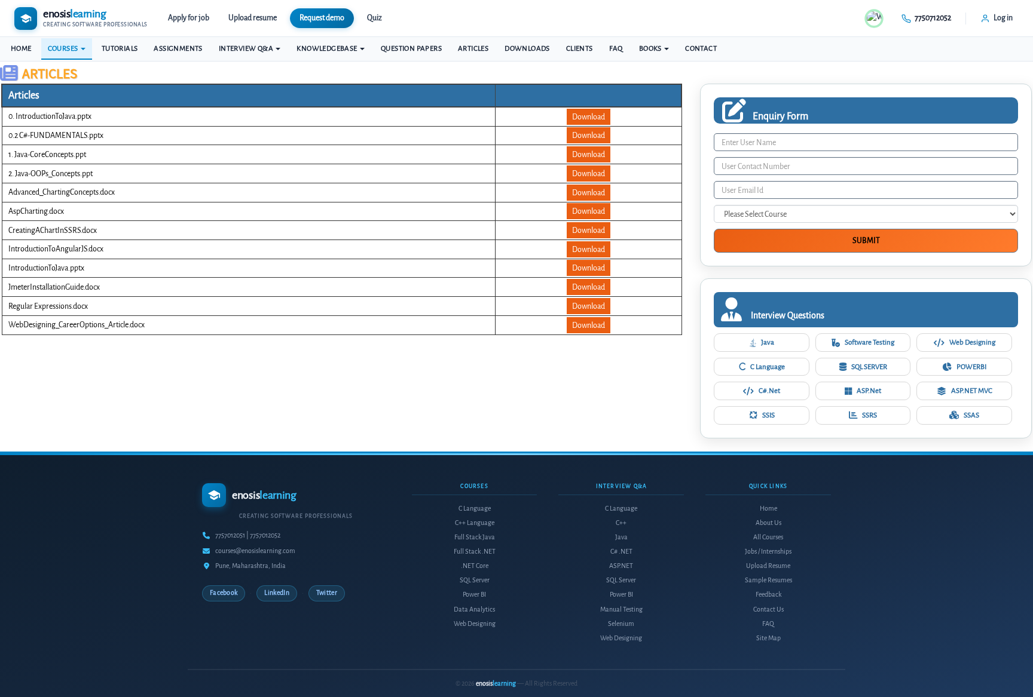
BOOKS (651, 48)
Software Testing (869, 342)
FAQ (616, 48)
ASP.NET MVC (971, 390)
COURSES (64, 48)
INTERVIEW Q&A (247, 48)
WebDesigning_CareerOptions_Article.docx (76, 325)
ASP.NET (621, 565)
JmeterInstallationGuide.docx (54, 287)
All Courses (768, 537)
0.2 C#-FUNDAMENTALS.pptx (55, 135)
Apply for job (188, 18)
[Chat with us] (874, 18)
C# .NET (621, 551)
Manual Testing (621, 609)
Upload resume (252, 18)
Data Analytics (474, 609)
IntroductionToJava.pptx (46, 268)
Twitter (326, 593)
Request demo (321, 18)
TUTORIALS (120, 48)
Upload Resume (768, 565)
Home (768, 508)
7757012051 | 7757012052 (247, 535)
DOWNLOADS (527, 48)
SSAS (971, 415)
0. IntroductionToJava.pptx (49, 116)
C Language (767, 366)
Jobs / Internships (768, 551)
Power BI (474, 594)
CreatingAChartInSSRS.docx (52, 230)
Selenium (621, 623)
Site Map (768, 638)
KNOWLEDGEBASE (328, 48)
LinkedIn (276, 593)
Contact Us (768, 609)
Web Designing (972, 342)
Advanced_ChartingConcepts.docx (61, 192)
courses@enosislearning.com (255, 550)
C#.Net (769, 390)
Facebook (223, 593)
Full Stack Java (474, 537)
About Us (768, 522)
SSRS (869, 415)
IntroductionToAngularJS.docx (55, 249)
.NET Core (474, 565)
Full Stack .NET (475, 551)
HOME (21, 48)
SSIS (768, 415)
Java (767, 342)
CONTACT (701, 48)
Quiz (374, 18)
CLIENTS (579, 48)
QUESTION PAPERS (411, 48)
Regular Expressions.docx (48, 306)
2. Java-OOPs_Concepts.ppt (50, 173)
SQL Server (475, 580)
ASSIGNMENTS (178, 48)
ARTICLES (473, 48)
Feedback (768, 594)
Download (588, 117)
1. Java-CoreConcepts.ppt (47, 154)
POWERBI (971, 366)
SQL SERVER (869, 366)
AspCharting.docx (36, 211)
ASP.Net (869, 390)
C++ (621, 522)
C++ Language (474, 522)
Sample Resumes (768, 580)
